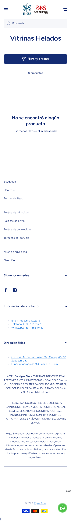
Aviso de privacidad (15, 252)
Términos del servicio (16, 237)
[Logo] (35, 9)
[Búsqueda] (7, 23)
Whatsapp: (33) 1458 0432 (27, 327)
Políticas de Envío (14, 221)
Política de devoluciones (18, 229)
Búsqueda (10, 181)
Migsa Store (40, 503)
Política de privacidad (16, 212)
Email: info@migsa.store (25, 320)
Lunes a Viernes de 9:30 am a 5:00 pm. (34, 364)
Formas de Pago (13, 198)
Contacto (9, 190)
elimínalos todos (47, 131)
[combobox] (35, 23)
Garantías (9, 260)
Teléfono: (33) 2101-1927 (26, 324)
